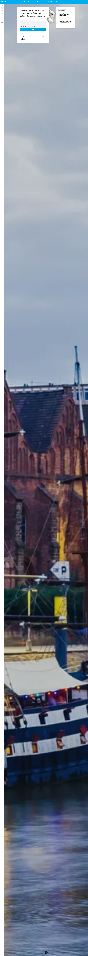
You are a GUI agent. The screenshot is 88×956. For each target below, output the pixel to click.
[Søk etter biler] (2, 10)
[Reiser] (2, 19)
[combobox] (24, 20)
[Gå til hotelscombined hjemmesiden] (9, 1)
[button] (2, 2)
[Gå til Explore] (2, 15)
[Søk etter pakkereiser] (2, 13)
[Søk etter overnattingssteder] (2, 8)
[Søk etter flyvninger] (2, 5)
